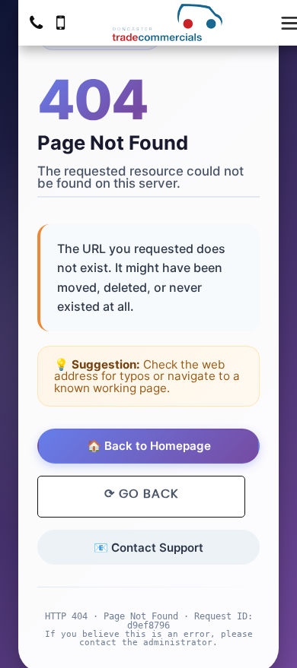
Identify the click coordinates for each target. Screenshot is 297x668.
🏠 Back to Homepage (149, 445)
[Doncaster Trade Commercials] (167, 22)
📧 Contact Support (148, 547)
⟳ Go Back (141, 494)
